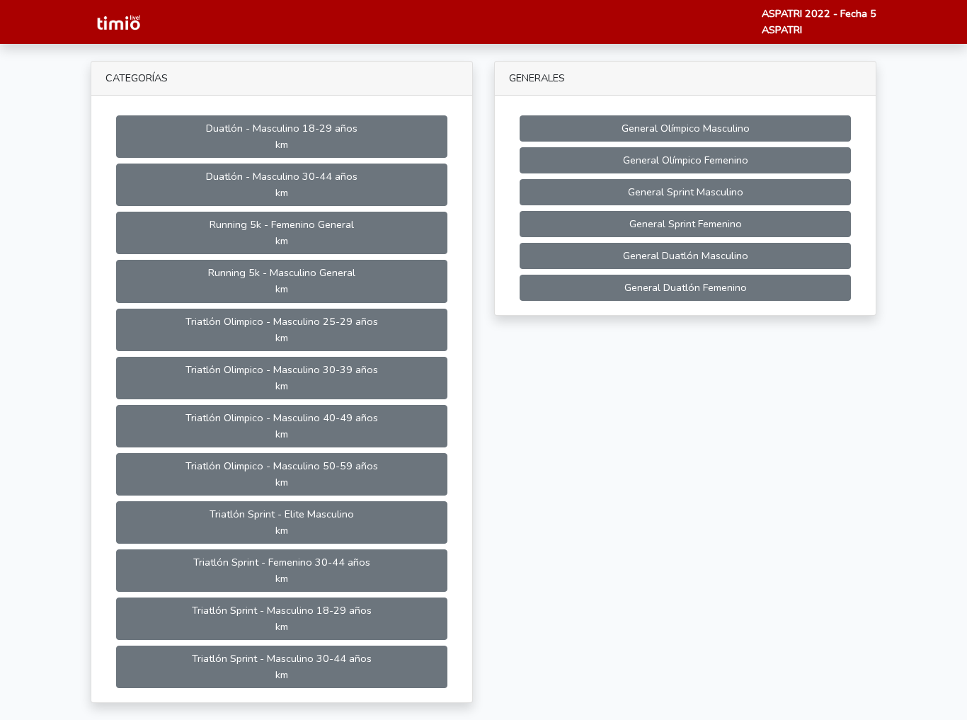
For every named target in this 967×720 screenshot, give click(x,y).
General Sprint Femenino (685, 224)
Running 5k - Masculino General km (281, 280)
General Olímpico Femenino (685, 160)
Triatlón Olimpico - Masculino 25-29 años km (281, 329)
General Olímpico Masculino (686, 128)
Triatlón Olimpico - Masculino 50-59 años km (281, 474)
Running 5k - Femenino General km (282, 232)
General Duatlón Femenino (685, 287)
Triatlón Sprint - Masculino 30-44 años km (282, 666)
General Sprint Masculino (685, 192)
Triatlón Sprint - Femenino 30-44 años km (281, 570)
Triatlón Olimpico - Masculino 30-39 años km (281, 377)
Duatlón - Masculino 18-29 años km (281, 136)
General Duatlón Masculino (685, 255)
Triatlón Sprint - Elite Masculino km (282, 522)
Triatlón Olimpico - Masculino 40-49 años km (281, 426)
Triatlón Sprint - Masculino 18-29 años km (282, 618)
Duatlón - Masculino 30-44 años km (281, 184)
